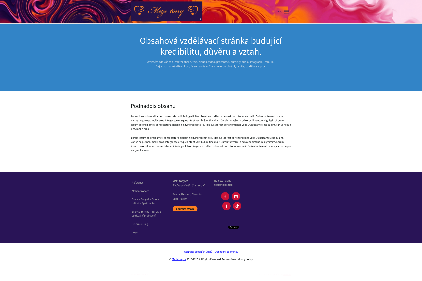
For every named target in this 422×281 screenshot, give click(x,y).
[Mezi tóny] (166, 11)
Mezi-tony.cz (179, 259)
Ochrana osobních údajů (198, 252)
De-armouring (140, 224)
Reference (137, 183)
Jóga (135, 232)
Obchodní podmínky (226, 252)
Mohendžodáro (140, 191)
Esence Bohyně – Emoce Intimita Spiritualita (145, 201)
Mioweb (287, 274)
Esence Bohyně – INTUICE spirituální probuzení (146, 214)
